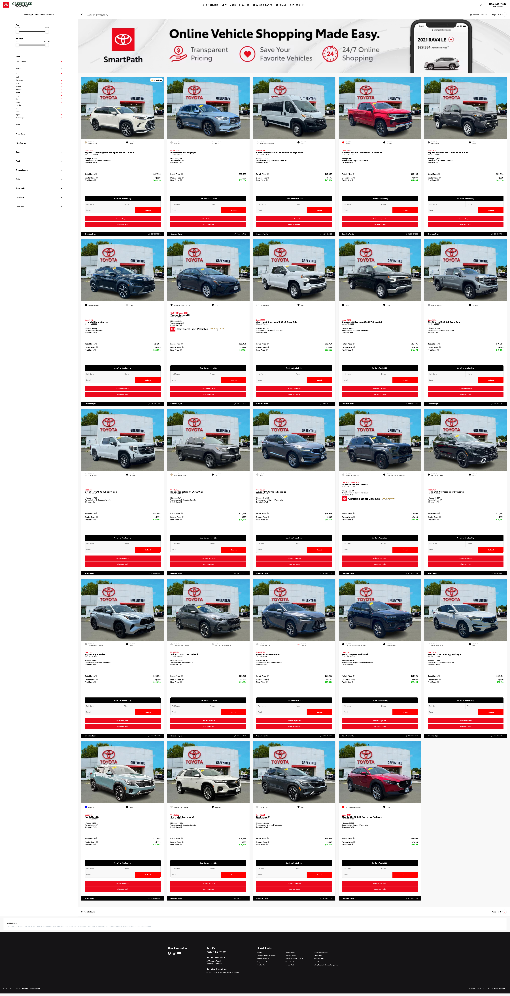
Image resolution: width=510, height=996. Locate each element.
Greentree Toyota (90, 234)
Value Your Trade (122, 225)
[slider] (17, 31)
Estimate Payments (122, 219)
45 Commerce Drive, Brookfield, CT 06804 (223, 972)
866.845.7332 (498, 4)
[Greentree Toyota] (22, 5)
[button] (162, 107)
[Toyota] (6, 5)
